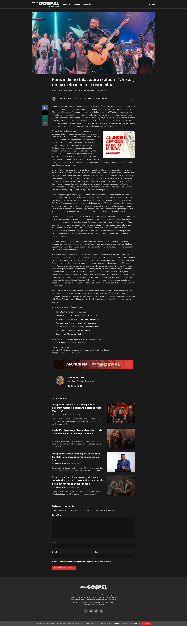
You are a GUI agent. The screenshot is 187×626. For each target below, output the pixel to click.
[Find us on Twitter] (91, 611)
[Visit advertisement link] (119, 144)
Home (64, 4)
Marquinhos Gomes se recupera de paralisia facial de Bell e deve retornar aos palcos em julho (76, 457)
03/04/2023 (79, 98)
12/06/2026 (72, 464)
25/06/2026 (72, 437)
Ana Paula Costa (65, 98)
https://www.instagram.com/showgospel (68, 342)
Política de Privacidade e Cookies (127, 623)
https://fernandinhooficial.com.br (73, 312)
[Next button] (151, 43)
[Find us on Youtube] (101, 611)
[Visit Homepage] (45, 4)
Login (153, 4)
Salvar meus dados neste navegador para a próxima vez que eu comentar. (82, 562)
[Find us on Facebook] (86, 611)
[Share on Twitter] (45, 112)
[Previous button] (36, 43)
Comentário (57, 515)
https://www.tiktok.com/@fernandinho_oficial (81, 327)
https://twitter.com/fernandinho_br (76, 330)
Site (96, 552)
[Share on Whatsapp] (45, 118)
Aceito (146, 623)
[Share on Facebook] (45, 107)
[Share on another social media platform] (45, 123)
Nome (55, 542)
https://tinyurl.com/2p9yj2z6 (74, 334)
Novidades (90, 98)
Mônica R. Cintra (60, 437)
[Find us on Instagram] (96, 611)
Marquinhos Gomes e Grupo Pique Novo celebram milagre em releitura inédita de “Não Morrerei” (76, 408)
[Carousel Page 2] (94, 71)
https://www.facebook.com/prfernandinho (82, 315)
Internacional (88, 4)
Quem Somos (74, 4)
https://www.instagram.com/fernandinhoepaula (84, 319)
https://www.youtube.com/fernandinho (80, 323)
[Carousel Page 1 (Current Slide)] (92, 71)
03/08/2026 (72, 414)
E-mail (55, 552)
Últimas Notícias (101, 98)
